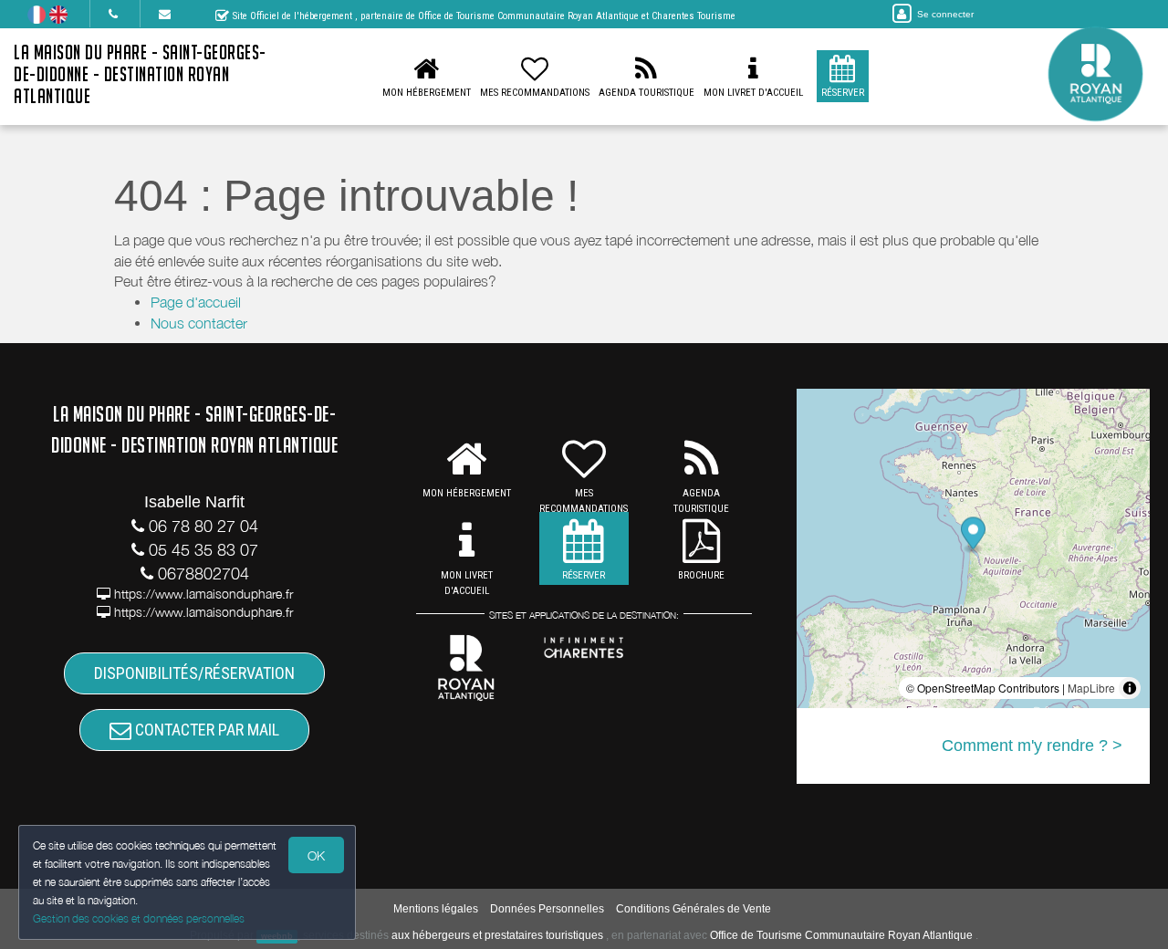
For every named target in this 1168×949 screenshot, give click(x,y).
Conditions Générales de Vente (693, 908)
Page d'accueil (196, 302)
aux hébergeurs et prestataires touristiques (497, 935)
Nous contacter (199, 323)
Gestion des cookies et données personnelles (139, 918)
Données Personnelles (547, 908)
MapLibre (1091, 687)
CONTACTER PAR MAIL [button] (205, 729)
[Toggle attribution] (1130, 688)
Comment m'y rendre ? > (1032, 745)
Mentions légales (435, 908)
